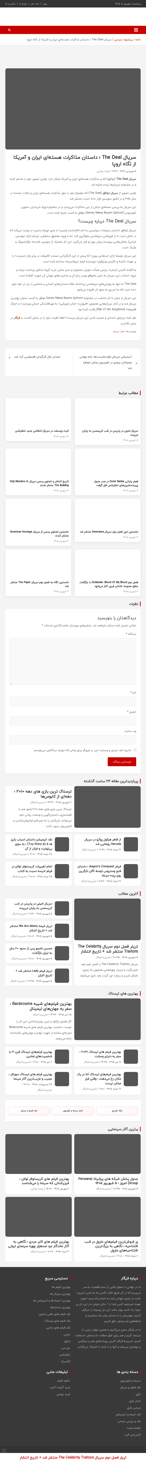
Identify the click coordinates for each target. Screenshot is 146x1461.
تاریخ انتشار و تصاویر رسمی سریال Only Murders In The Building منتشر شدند (39, 483)
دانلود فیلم (63, 1380)
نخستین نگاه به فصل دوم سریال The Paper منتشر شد (40, 584)
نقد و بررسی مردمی (129, 1421)
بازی (138, 1394)
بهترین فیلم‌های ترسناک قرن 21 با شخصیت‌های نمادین (30, 1054)
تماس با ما (10, 4)
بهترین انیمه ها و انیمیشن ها (51, 1300)
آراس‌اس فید (133, 1434)
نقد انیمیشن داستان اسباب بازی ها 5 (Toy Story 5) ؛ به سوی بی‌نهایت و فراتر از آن (31, 844)
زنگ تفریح (117, 1111)
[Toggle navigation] (136, 30)
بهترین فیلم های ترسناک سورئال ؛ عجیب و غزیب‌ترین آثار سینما (30, 1076)
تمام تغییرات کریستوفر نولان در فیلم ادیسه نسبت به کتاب (32, 869)
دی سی (65, 1347)
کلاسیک (65, 1361)
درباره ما (23, 4)
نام (133, 692)
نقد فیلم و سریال (29, 1111)
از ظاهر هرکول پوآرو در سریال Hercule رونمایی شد (103, 842)
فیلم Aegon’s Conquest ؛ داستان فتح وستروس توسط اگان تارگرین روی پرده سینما (99, 871)
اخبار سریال (119, 331)
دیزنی (67, 1334)
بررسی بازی (134, 1407)
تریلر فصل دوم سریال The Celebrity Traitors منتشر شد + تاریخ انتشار (108, 949)
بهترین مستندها (60, 1307)
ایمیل (131, 711)
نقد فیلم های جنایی (58, 1327)
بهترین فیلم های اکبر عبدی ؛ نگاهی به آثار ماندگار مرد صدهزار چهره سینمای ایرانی (38, 1244)
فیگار (17, 317)
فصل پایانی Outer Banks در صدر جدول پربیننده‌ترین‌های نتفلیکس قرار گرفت (116, 483)
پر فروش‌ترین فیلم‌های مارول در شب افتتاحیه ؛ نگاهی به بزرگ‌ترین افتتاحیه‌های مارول (111, 1246)
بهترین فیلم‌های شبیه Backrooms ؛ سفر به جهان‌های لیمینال (41, 1006)
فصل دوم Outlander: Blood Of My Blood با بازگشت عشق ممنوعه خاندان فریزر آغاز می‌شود (108, 584)
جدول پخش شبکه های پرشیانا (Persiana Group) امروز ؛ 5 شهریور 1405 (108, 1181)
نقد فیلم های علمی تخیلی (54, 1314)
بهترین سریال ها (60, 1293)
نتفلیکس (64, 1354)
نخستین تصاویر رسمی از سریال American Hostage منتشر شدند (39, 533)
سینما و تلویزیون (130, 1380)
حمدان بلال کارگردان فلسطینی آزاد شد (37, 356)
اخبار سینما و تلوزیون (73, 1111)
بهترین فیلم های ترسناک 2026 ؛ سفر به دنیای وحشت (100, 1054)
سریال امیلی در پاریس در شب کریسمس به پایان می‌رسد (110, 432)
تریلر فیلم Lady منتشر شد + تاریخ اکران (33, 973)
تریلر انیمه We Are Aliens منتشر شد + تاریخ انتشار (31, 928)
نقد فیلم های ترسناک (57, 1320)
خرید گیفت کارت (60, 1387)
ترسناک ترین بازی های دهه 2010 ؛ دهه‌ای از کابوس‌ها (43, 794)
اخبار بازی (135, 1400)
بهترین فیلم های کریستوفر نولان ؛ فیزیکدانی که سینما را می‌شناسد (44, 1181)
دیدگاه (131, 633)
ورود (45, 4)
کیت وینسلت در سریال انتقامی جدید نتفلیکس (42, 430)
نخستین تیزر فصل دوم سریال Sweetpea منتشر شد (109, 531)
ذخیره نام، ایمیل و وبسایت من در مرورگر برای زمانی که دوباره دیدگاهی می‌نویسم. (82, 750)
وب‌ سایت (130, 730)
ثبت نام (35, 4)
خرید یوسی (63, 1394)
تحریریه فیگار (37, 802)
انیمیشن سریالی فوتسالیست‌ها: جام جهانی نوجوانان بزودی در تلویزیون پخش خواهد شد (106, 362)
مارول (67, 1341)
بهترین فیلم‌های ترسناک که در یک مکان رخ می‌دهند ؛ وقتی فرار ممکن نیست (99, 1079)
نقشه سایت (133, 1427)
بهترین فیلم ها (61, 1286)
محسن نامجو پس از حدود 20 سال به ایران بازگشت (30, 951)
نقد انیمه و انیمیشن (128, 1414)
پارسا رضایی (103, 171)
